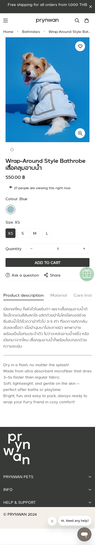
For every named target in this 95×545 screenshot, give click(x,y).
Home (8, 31)
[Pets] (47, 20)
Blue (10, 209)
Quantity (14, 248)
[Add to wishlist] (80, 46)
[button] (87, 20)
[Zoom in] (80, 133)
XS (10, 233)
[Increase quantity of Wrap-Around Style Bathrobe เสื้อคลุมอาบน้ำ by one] (84, 248)
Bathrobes (31, 31)
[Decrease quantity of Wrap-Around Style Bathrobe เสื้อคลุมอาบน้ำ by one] (31, 248)
